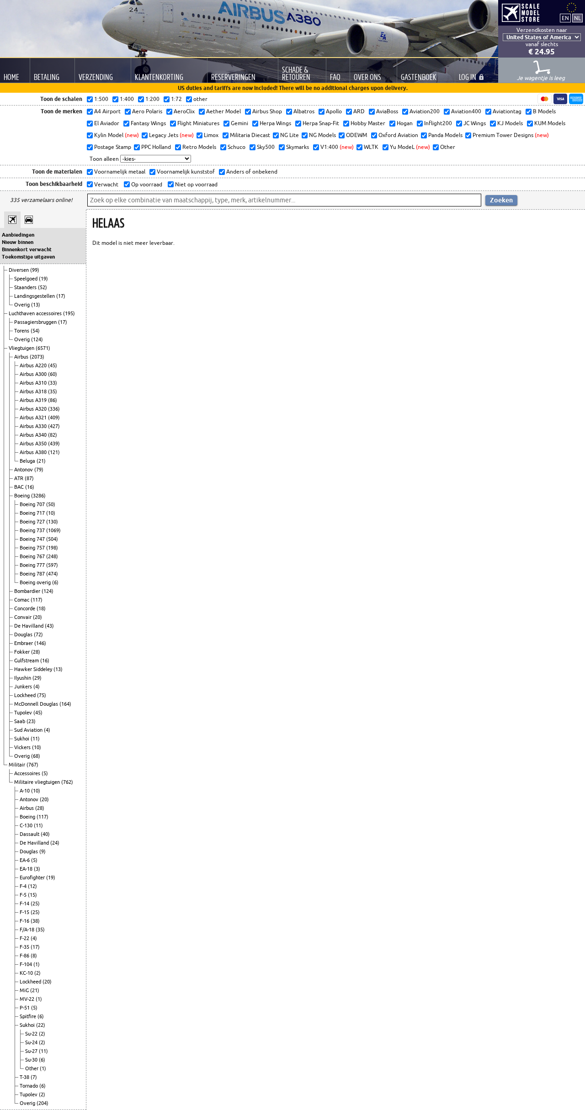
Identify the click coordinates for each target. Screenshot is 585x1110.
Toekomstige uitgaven (28, 256)
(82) (52, 435)
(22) (40, 1025)
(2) (37, 973)
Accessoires (28, 773)
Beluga (28, 461)
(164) (65, 704)
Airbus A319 (34, 400)
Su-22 (32, 1033)
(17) (60, 296)
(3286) (38, 495)
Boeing (22, 495)
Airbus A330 (34, 426)
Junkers (23, 686)
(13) (35, 304)
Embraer (24, 643)
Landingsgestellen (35, 296)
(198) (52, 547)
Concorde (25, 608)
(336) (54, 409)
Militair (18, 764)
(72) (38, 634)
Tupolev (23, 712)
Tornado (29, 1086)
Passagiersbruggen (36, 322)
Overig (22, 304)
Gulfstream (27, 660)
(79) (38, 469)
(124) (37, 339)
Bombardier (28, 591)
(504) (52, 539)
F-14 (25, 903)
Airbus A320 (34, 409)
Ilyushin (23, 678)
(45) (52, 365)
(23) (31, 721)
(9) (42, 851)
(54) (35, 330)
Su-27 (32, 1051)
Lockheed (25, 695)
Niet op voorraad (196, 184)
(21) (41, 461)
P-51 (25, 1007)
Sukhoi (22, 738)
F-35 (25, 947)
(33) (52, 383)
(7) (34, 1077)
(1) (36, 964)
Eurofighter (33, 877)
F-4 (24, 886)
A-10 (25, 790)
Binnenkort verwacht (27, 249)
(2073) (37, 356)
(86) (52, 400)
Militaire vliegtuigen (37, 782)
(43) (49, 626)
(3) (37, 869)
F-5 (24, 895)
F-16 (25, 921)
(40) (45, 834)
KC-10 (27, 973)
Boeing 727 (33, 521)
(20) (37, 617)
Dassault (30, 834)
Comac (22, 600)
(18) (41, 608)
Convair (23, 617)
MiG (25, 990)
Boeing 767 (33, 556)
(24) (54, 843)
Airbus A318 (34, 391)
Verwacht (105, 184)
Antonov (24, 469)
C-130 (27, 825)
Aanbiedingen (18, 235)
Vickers (23, 747)
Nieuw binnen (17, 242)
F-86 (25, 955)
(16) (29, 487)
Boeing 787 (33, 573)
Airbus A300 (34, 374)
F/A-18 (28, 929)
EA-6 (25, 860)
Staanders (26, 287)
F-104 (26, 964)
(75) (41, 695)
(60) (52, 374)
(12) (32, 886)
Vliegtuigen (22, 348)
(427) (54, 426)
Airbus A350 (34, 443)
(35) (52, 391)
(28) (35, 652)
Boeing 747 (33, 539)
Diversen (19, 270)
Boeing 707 (33, 504)
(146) (40, 643)
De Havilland (29, 626)
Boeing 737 (33, 530)
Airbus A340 (34, 435)
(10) (50, 513)
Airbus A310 (34, 383)
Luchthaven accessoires (36, 313)
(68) (35, 756)
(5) (45, 773)
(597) (52, 565)
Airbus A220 (34, 365)
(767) (32, 764)
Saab (20, 721)
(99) (34, 270)
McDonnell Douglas (36, 704)
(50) (50, 504)
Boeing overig (36, 582)
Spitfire (28, 1016)
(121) (54, 452)
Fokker (22, 652)
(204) (42, 1103)
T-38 (25, 1077)
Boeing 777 (33, 565)
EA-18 (27, 869)
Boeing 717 (33, 513)
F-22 (25, 938)
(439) (54, 443)
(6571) (43, 348)
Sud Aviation (29, 730)
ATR (19, 478)
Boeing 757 (33, 547)
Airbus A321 (34, 417)
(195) (69, 313)
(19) (43, 278)
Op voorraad (146, 184)
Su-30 (32, 1059)
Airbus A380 (34, 452)
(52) (42, 287)
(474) (52, 573)
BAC (19, 487)
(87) (29, 478)
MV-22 (28, 999)
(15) (32, 895)
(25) (35, 903)
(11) (35, 738)
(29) (37, 678)
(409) (54, 417)
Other (32, 1068)
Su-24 (32, 1042)
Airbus (22, 356)
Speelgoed (26, 278)
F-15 (25, 912)
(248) (52, 556)
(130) (52, 521)
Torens (22, 330)
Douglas (24, 634)
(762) (67, 782)
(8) (34, 955)
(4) (36, 686)
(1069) (53, 530)
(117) (37, 600)
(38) (35, 921)
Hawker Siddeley (33, 669)
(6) (55, 582)
